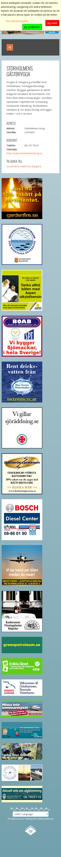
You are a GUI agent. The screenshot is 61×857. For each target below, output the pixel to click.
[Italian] (33, 809)
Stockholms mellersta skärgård (24, 166)
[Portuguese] (37, 809)
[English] (18, 809)
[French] (23, 809)
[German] (28, 809)
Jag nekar (52, 23)
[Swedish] (13, 809)
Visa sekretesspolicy (17, 21)
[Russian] (42, 809)
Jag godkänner (32, 27)
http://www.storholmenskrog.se (24, 153)
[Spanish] (47, 809)
